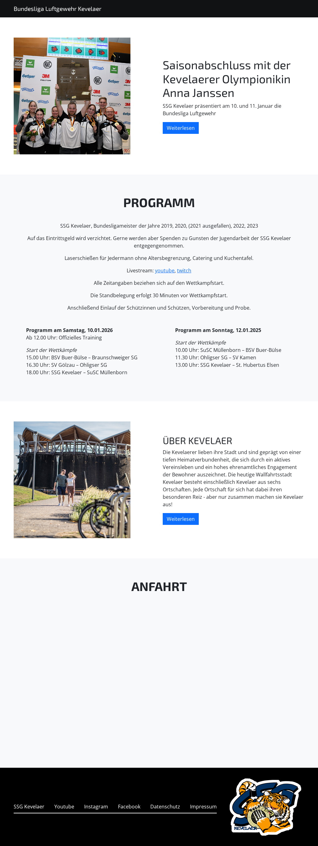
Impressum (203, 806)
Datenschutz (165, 806)
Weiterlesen (181, 128)
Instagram (96, 806)
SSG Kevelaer (29, 806)
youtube (165, 270)
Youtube (64, 806)
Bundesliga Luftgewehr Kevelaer (58, 8)
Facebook (129, 806)
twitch (184, 270)
